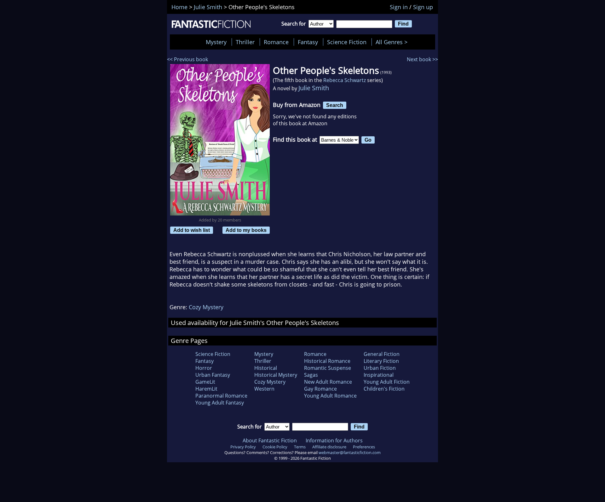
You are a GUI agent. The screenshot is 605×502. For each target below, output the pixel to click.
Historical (265, 367)
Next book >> (422, 59)
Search (334, 105)
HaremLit (206, 388)
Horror (203, 367)
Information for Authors (334, 440)
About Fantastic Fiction (270, 440)
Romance (276, 42)
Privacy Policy (243, 447)
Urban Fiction (380, 367)
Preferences (364, 447)
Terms (300, 447)
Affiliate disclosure (329, 447)
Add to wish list (191, 230)
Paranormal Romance (221, 395)
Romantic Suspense (327, 367)
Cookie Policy (274, 447)
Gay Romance (320, 388)
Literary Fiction (381, 360)
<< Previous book (187, 59)
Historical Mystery (275, 374)
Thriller (245, 42)
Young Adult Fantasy (219, 402)
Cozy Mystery (206, 307)
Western (264, 388)
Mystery (216, 42)
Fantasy (308, 42)
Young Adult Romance (330, 395)
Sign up (423, 7)
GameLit (205, 381)
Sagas (311, 374)
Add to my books (246, 230)
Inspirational (379, 374)
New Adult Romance (328, 381)
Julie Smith (313, 88)
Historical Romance (327, 360)
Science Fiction (346, 42)
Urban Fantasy (212, 374)
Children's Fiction (384, 388)
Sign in (399, 7)
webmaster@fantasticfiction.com (350, 452)
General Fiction (382, 354)
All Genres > (393, 42)
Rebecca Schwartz (344, 80)
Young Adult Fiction (387, 381)
